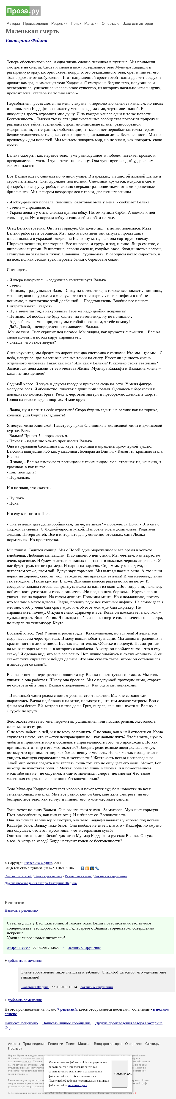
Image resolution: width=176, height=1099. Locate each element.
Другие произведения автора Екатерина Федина (41, 883)
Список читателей (18, 876)
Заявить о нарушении (110, 876)
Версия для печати (48, 876)
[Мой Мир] (92, 868)
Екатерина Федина (26, 40)
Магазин (91, 23)
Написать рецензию (21, 910)
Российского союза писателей (115, 1093)
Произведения (35, 23)
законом (26, 1061)
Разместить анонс (78, 876)
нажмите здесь (77, 1085)
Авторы (13, 23)
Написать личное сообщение (66, 1023)
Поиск (76, 23)
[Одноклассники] (87, 868)
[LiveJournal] (97, 868)
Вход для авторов (138, 23)
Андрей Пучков (18, 948)
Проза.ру (15, 1048)
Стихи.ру (152, 1044)
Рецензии (59, 23)
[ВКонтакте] (82, 868)
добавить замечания (25, 960)
